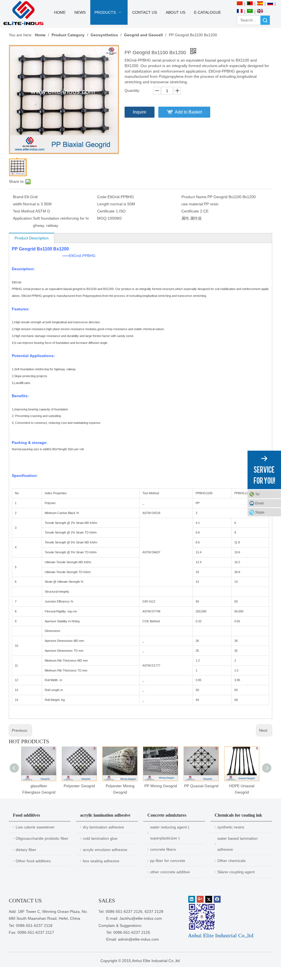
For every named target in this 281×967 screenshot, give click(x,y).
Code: (102, 197)
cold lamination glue (100, 838)
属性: (185, 218)
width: (18, 204)
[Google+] (200, 899)
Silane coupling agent (236, 872)
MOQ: (102, 218)
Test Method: (24, 211)
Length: (103, 204)
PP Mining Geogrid (160, 786)
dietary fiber (26, 849)
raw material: (192, 204)
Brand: (18, 197)
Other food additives (33, 861)
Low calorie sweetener (35, 827)
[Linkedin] (191, 899)
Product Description (32, 238)
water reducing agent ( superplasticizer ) (169, 832)
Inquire (139, 112)
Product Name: (194, 197)
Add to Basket (188, 112)
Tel (257, 494)
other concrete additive (170, 872)
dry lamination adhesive (103, 827)
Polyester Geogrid (79, 786)
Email (259, 503)
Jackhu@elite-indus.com (140, 918)
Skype (260, 512)
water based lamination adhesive (237, 844)
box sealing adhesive (101, 861)
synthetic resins (230, 827)
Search (265, 20)
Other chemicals (231, 860)
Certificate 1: (108, 211)
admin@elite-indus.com (138, 939)
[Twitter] (208, 899)
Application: (23, 218)
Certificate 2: (192, 211)
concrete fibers (163, 849)
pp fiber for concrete (167, 860)
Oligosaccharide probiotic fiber (42, 838)
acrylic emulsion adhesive (105, 849)
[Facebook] (217, 899)
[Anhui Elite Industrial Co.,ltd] (23, 13)
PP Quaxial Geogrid (201, 786)
